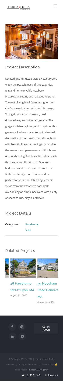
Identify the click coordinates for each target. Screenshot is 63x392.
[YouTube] (22, 336)
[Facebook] (12, 327)
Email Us (52, 374)
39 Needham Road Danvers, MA (43, 290)
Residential (31, 224)
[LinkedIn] (12, 336)
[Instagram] (22, 327)
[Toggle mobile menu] (56, 6)
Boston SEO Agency (38, 369)
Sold (28, 230)
